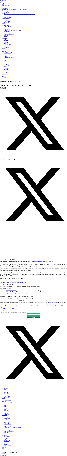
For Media (3, 4)
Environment (5, 36)
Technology (5, 39)
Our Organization (4, 435)
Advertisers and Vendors (5, 5)
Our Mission (3, 23)
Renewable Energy (6, 12)
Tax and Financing (6, 35)
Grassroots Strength (6, 22)
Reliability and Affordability (8, 28)
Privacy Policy (13, 81)
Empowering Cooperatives (7, 26)
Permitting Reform (6, 31)
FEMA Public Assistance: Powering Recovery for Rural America (13, 30)
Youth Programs (6, 70)
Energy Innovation (6, 60)
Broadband (5, 56)
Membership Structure (7, 436)
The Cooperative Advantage (6, 18)
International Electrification (7, 27)
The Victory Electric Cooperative (11, 290)
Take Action (5, 444)
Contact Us (5, 72)
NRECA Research (6, 69)
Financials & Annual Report (8, 440)
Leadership (5, 63)
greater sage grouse (21, 300)
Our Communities (4, 13)
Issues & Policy (4, 51)
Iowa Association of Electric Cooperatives (44, 276)
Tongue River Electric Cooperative (52, 302)
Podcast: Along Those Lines (8, 71)
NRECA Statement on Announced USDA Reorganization (10, 308)
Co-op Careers (6, 68)
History (5, 66)
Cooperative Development (7, 17)
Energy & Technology (5, 8)
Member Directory (6, 65)
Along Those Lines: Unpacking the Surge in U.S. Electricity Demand (14, 9)
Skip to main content (3, 0)
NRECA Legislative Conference (38, 261)
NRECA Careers (4, 6)
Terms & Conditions (18, 81)
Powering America (6, 25)
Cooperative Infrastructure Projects (9, 34)
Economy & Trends (6, 16)
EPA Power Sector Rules (7, 29)
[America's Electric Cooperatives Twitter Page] (34, 384)
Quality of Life (6, 15)
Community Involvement (7, 21)
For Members (4, 3)
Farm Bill (5, 32)
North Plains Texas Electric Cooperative (51, 264)
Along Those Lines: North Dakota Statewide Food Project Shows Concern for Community (17, 14)
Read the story (26, 9)
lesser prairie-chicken (34, 291)
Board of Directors (6, 64)
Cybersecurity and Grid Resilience (9, 33)
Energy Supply (6, 11)
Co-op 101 (5, 20)
